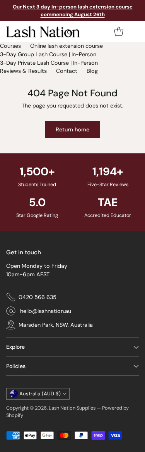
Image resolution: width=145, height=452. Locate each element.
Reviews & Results (23, 70)
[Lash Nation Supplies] (43, 31)
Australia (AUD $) (40, 393)
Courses (10, 45)
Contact (66, 70)
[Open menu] (134, 32)
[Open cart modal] (118, 32)
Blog (92, 70)
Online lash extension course (66, 45)
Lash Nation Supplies (72, 408)
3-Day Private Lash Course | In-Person (49, 62)
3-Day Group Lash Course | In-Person (48, 54)
